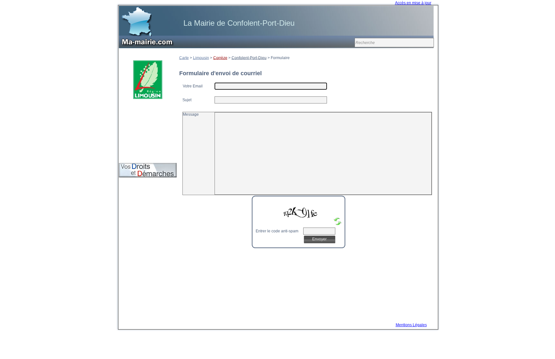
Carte (184, 57)
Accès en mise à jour (413, 3)
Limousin (201, 57)
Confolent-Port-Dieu (249, 57)
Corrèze (220, 57)
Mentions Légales (411, 325)
